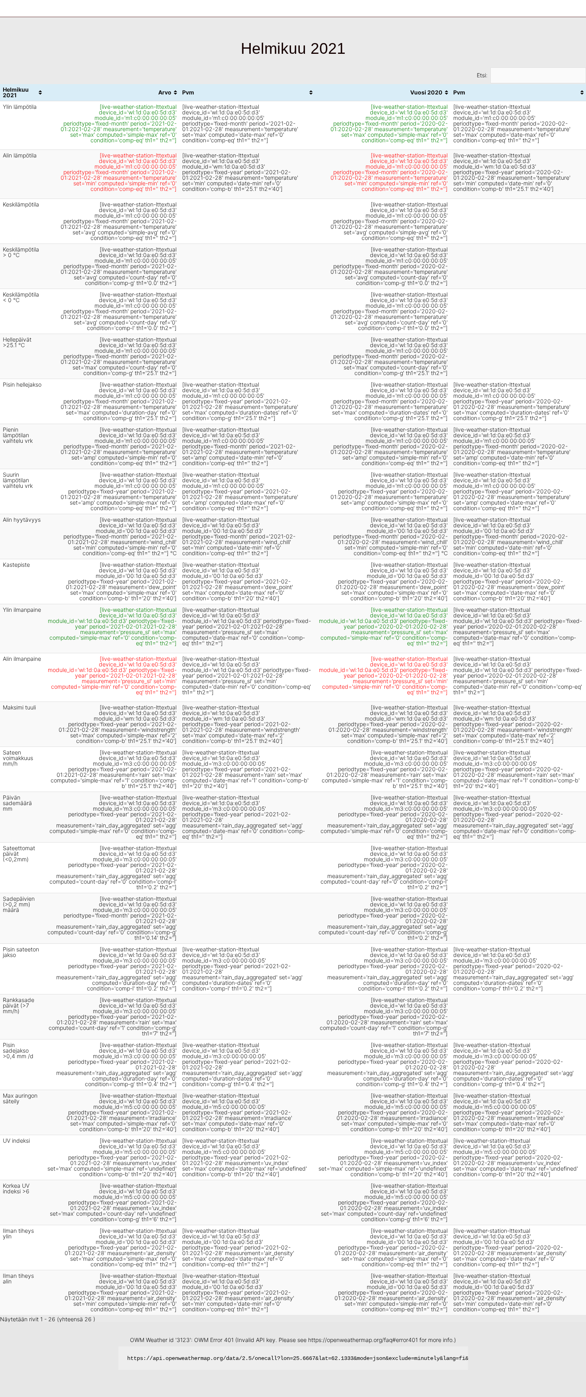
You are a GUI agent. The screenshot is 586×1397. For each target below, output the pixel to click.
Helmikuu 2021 (16, 92)
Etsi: (482, 75)
